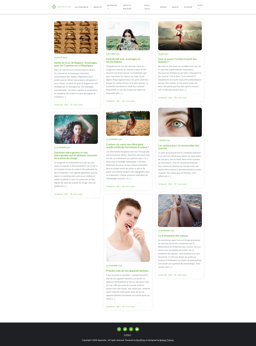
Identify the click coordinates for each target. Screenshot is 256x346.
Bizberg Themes (167, 340)
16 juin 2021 (163, 54)
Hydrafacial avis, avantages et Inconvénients (123, 60)
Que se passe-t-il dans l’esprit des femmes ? (177, 60)
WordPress (141, 340)
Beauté (59, 104)
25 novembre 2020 (62, 147)
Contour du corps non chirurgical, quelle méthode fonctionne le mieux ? (127, 146)
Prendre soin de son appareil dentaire (127, 270)
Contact (127, 335)
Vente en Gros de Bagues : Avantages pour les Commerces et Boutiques (75, 64)
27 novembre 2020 (114, 139)
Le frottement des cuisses (173, 235)
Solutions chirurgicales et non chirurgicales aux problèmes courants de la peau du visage (75, 155)
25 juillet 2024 (60, 57)
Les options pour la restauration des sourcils (178, 147)
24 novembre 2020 (114, 265)
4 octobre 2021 (113, 54)
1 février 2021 (164, 140)
